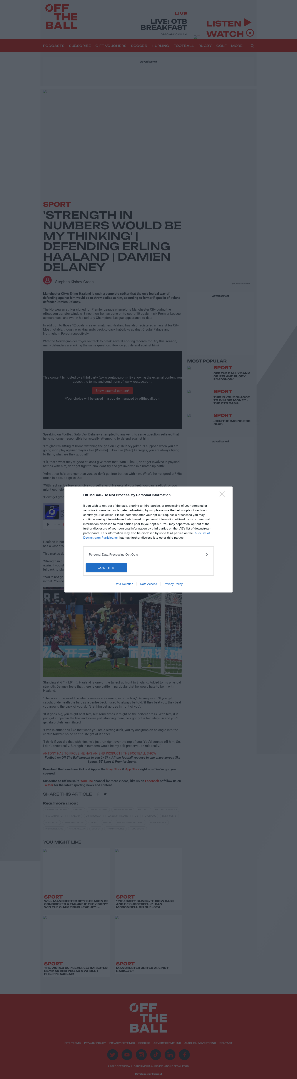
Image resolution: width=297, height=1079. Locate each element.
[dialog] (148, 539)
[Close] (224, 495)
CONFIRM (106, 567)
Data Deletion (124, 584)
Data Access (148, 584)
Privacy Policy (173, 584)
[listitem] (148, 554)
